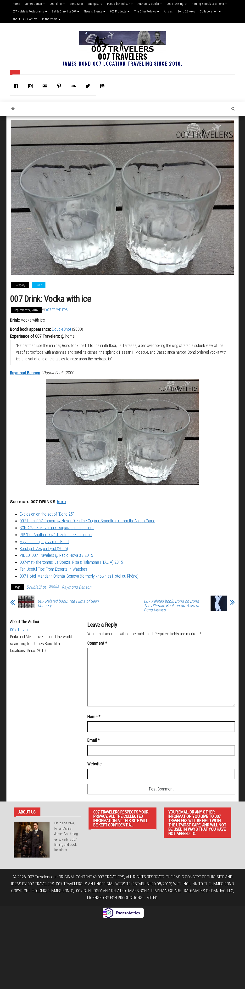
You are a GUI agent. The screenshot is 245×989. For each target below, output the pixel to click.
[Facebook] (17, 86)
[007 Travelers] (13, 109)
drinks (54, 586)
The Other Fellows (145, 11)
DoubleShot (61, 329)
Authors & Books (149, 4)
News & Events (93, 11)
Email (93, 740)
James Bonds (34, 4)
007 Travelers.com (43, 876)
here (61, 501)
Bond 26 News (186, 11)
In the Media (50, 19)
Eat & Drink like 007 (64, 11)
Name (93, 716)
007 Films (56, 4)
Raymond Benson (25, 372)
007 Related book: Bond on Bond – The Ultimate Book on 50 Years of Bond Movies (173, 605)
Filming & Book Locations (208, 4)
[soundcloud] (74, 86)
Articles (168, 11)
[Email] (46, 86)
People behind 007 (118, 4)
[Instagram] (31, 86)
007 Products (118, 11)
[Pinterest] (60, 86)
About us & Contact (24, 19)
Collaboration (209, 11)
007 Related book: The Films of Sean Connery (68, 603)
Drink (39, 285)
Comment (97, 643)
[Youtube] (103, 86)
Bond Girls (76, 4)
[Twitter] (89, 86)
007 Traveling (175, 4)
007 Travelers (122, 56)
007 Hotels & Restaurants (28, 11)
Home (16, 4)
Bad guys (94, 4)
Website (94, 763)
